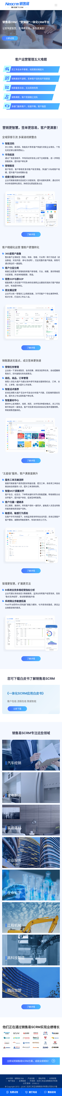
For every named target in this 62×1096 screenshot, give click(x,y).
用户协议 (11, 1081)
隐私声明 (41, 1078)
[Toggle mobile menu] (56, 5)
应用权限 (52, 1078)
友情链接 (22, 1081)
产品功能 (31, 1078)
